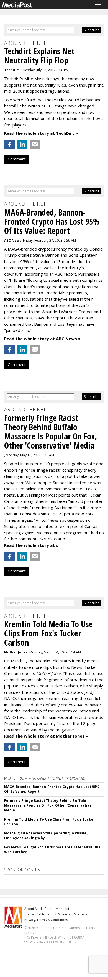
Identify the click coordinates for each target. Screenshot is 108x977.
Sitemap (80, 914)
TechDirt (12, 70)
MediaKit (62, 908)
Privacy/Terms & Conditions (46, 919)
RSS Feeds (62, 914)
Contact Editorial (37, 914)
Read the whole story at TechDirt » (41, 133)
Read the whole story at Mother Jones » (46, 736)
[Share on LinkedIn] (22, 144)
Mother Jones (16, 652)
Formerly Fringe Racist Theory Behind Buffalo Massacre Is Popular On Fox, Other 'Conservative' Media (48, 805)
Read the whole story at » (31, 545)
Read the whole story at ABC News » (42, 338)
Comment (16, 158)
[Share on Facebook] (9, 144)
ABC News (12, 240)
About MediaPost (38, 908)
